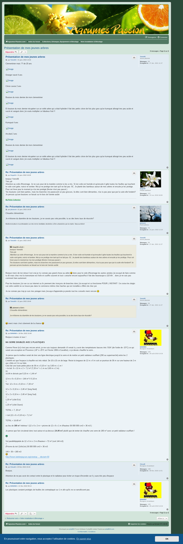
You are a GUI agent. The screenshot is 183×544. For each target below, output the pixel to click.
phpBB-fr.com (109, 529)
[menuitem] (162, 37)
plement (143, 223)
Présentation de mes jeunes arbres (26, 47)
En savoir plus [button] (83, 539)
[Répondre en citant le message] (134, 57)
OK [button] (166, 539)
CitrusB (142, 464)
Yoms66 (143, 56)
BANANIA (143, 347)
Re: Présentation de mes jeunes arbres (25, 172)
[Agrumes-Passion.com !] (17, 9)
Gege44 (142, 188)
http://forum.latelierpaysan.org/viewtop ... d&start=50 (27, 457)
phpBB (71, 529)
